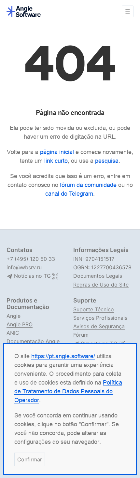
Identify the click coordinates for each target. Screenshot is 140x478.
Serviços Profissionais (100, 318)
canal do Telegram (69, 193)
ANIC (13, 333)
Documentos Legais (97, 276)
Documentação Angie (33, 341)
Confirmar (29, 459)
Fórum (81, 335)
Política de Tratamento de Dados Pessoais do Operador (68, 391)
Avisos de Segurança (99, 326)
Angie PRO (20, 324)
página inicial (57, 151)
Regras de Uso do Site (101, 285)
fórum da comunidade (88, 184)
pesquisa (107, 160)
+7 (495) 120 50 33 (31, 259)
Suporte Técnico (93, 309)
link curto (56, 160)
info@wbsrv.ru (24, 267)
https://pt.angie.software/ (63, 356)
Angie (14, 316)
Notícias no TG (31, 276)
